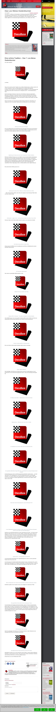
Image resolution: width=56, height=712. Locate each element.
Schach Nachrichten (15, 7)
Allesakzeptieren (51, 709)
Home (9, 1)
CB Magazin (23, 1)
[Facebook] (8, 663)
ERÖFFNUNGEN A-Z (15, 1)
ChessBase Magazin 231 (48, 32)
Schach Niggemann (33, 665)
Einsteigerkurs (36, 1)
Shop (4, 1)
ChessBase (10, 670)
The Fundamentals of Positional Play (47, 679)
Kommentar (6, 685)
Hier (40, 706)
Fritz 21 (7, 44)
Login (49, 1)
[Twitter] (10, 663)
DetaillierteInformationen (37, 709)
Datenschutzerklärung (26, 707)
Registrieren (14, 684)
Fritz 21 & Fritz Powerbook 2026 (46, 665)
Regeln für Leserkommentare (9, 680)
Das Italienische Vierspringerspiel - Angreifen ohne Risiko (48, 693)
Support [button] (29, 1)
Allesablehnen (44, 709)
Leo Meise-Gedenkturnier (11, 661)
